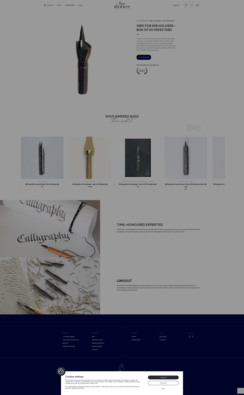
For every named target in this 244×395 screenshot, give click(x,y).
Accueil (138, 21)
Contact (176, 5)
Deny (163, 388)
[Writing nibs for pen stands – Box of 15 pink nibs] (42, 158)
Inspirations (70, 5)
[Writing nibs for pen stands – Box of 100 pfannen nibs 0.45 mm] (186, 158)
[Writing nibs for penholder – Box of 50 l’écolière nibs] (138, 158)
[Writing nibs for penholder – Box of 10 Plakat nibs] (90, 158)
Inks (93, 336)
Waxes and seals (98, 343)
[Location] (186, 5)
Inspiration (136, 340)
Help (161, 333)
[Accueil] (122, 5)
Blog (80, 5)
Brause (65, 343)
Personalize (163, 383)
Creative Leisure (69, 346)
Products (95, 333)
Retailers (163, 336)
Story (59, 5)
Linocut (95, 349)
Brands (65, 333)
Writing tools (97, 340)
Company (135, 333)
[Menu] (45, 5)
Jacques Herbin (68, 336)
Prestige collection (71, 340)
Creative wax (97, 346)
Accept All (163, 377)
